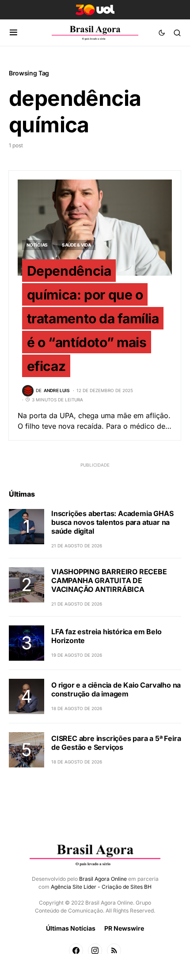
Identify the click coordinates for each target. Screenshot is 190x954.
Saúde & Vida (76, 244)
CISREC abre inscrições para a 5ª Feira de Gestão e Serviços (116, 743)
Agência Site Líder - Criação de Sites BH (101, 886)
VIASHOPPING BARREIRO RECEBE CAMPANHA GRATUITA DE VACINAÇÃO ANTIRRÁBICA (109, 580)
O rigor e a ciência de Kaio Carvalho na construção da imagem (116, 689)
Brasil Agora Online (103, 878)
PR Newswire (124, 928)
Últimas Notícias (70, 928)
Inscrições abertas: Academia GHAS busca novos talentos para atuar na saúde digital (112, 522)
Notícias (37, 244)
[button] (13, 32)
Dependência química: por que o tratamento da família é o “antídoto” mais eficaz (93, 318)
